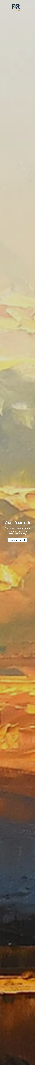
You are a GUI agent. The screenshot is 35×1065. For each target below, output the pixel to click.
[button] (4, 7)
